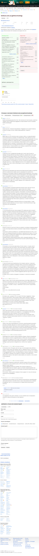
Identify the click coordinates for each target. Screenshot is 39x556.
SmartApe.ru (8, 470)
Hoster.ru (19, 9)
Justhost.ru (7, 493)
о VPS (9, 406)
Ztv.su (7, 513)
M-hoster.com (8, 466)
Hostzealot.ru (2, 532)
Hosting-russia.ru (2, 510)
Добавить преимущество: (8, 82)
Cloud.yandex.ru (2, 502)
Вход (36, 6)
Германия (27, 541)
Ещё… (4, 78)
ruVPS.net (7, 501)
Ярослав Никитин (5, 208)
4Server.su (1, 495)
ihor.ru (1, 514)
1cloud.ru (1, 493)
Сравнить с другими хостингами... (31, 43)
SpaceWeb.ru (8, 471)
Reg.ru (7, 468)
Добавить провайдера (5, 462)
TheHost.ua (8, 483)
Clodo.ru (1, 501)
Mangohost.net (8, 525)
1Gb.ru (1, 467)
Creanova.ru (2, 529)
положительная (12, 423)
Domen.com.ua (2, 482)
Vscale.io (14, 9)
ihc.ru (1, 513)
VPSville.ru (7, 511)
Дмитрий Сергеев (10, 551)
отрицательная (20, 423)
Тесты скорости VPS (9, 8)
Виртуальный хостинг (17, 538)
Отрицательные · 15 (28, 115)
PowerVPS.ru (8, 499)
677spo (4, 127)
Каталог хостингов (4, 544)
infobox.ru (7, 519)
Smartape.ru (8, 531)
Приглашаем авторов (29, 547)
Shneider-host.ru (8, 469)
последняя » (27, 400)
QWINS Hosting (8, 528)
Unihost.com (8, 533)
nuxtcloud (7, 497)
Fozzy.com (2, 469)
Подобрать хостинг (4, 539)
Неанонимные (8, 115)
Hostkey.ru (1, 511)
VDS (14, 539)
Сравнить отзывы (4, 542)
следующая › (21, 400)
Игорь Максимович (5, 244)
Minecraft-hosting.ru (9, 526)
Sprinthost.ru (8, 472)
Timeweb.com (8, 473)
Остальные (8, 487)
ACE (3, 278)
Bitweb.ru (6, 10)
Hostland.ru (2, 473)
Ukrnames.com (8, 486)
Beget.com (11, 10)
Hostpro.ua (1, 485)
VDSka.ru (7, 509)
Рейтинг (7, 6)
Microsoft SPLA (31, 104)
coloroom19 (4, 134)
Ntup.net (7, 527)
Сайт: (2, 416)
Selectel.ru (16, 10)
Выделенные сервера (20, 8)
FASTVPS (5, 9)
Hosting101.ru (2, 6)
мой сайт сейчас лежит (30, 423)
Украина (13, 27)
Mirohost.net (8, 482)
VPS (4, 8)
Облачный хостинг (17, 544)
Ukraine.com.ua (8, 485)
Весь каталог (27, 8)
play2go (7, 498)
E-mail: (2, 412)
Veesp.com (7, 510)
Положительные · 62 (17, 115)
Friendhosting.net (2, 483)
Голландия (32, 541)
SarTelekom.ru (8, 529)
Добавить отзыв (4, 12)
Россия (26, 538)
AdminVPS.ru (2, 497)
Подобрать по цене (12, 6)
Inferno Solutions (8, 492)
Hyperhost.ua (8, 481)
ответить (4, 124)
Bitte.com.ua (2, 481)
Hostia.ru (1, 471)
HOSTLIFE (9, 9)
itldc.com (1, 533)
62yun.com (2, 496)
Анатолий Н (4, 308)
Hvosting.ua (2, 486)
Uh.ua (7, 484)
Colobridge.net (31, 9)
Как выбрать (32, 6)
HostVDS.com (2, 512)
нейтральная (5, 423)
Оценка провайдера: (5, 421)
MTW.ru (7, 496)
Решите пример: (5, 443)
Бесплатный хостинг (17, 545)
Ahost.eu (1, 498)
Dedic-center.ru (2, 530)
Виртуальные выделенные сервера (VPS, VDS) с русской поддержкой (13, 104)
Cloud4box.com (2, 503)
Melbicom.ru (8, 495)
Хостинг (1, 8)
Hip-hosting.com (2, 509)
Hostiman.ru (2, 472)
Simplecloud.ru (25, 9)
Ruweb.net (7, 502)
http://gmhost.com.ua (5, 20)
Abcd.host (1, 526)
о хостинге (4, 406)
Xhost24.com (8, 512)
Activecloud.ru (2, 518)
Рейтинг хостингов (4, 538)
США (26, 542)
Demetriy (4, 118)
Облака (15, 8)
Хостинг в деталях (17, 552)
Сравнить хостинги (26, 6)
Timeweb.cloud (8, 532)
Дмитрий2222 (4, 151)
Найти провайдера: (4, 458)
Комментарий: (4, 426)
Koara (7, 494)
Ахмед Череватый (5, 360)
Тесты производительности (8, 25)
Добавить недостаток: (25, 66)
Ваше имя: (3, 409)
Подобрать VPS (19, 6)
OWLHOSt (7, 467)
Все (2, 115)
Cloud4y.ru (1, 519)
